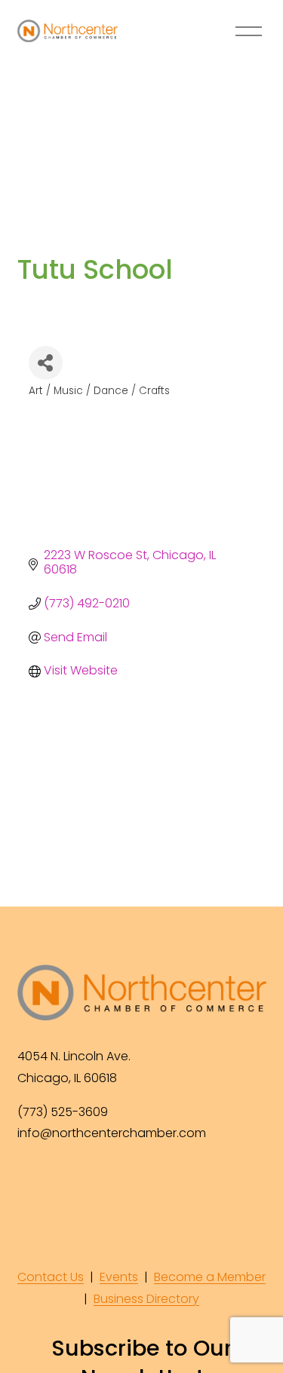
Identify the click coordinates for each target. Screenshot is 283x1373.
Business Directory (146, 1298)
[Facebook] (31, 1183)
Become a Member (210, 1277)
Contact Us (50, 1277)
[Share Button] (46, 363)
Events (119, 1277)
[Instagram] (65, 1183)
